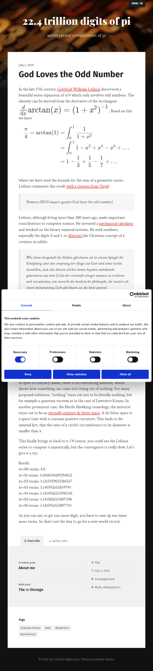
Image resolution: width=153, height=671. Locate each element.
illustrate (75, 235)
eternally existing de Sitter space (74, 413)
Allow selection (77, 374)
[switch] (57, 360)
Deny (28, 374)
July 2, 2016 (102, 570)
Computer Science (30, 627)
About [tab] (126, 305)
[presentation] (64, 111)
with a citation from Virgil (87, 186)
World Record (28, 634)
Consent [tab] (26, 305)
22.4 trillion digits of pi (76, 20)
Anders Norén (104, 659)
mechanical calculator (116, 223)
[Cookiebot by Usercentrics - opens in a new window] (132, 295)
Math (98, 587)
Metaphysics (112, 587)
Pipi (97, 562)
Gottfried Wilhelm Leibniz (78, 89)
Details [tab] (76, 305)
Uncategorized (105, 579)
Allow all (125, 374)
